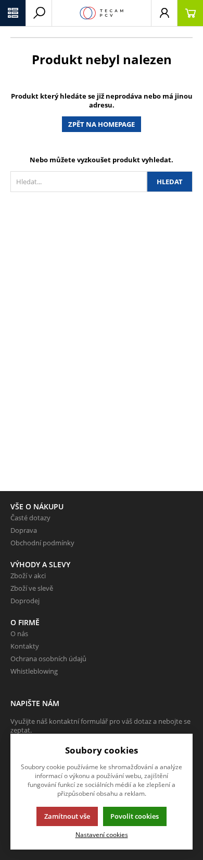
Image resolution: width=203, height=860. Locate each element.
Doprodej (25, 600)
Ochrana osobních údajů (48, 658)
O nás (19, 633)
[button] (13, 13)
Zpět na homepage (101, 124)
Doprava (23, 530)
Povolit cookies (134, 816)
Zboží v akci (28, 575)
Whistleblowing (34, 671)
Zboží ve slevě (31, 588)
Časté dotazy (30, 517)
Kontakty (24, 646)
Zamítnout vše (67, 816)
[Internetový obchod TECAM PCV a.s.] (101, 13)
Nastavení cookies (101, 834)
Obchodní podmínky (42, 542)
